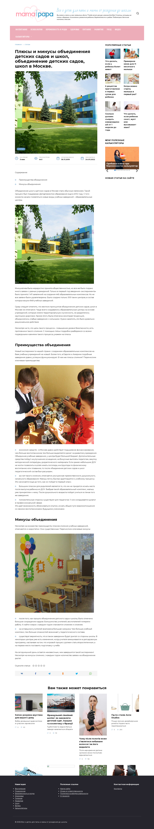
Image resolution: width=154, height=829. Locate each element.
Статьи (21, 149)
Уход (17, 803)
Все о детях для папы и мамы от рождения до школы (94, 10)
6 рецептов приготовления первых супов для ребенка (112, 91)
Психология (20, 791)
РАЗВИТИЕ (98, 29)
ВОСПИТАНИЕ (21, 29)
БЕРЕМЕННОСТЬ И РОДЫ (56, 29)
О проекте (64, 796)
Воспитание (20, 789)
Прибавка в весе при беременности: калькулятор (122, 164)
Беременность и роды (24, 794)
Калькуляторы (21, 808)
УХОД (109, 29)
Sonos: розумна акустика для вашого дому (29, 716)
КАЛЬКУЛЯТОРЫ (22, 36)
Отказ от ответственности (71, 791)
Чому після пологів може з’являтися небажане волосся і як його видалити (93, 742)
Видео (18, 806)
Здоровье (19, 796)
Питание (18, 798)
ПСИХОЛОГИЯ (36, 29)
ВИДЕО (118, 29)
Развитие (19, 801)
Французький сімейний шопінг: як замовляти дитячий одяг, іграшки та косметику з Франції (60, 719)
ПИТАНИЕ (87, 29)
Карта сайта (65, 789)
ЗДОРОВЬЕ (74, 29)
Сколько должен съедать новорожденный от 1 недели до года (112, 122)
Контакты (118, 789)
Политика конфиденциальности (74, 794)
